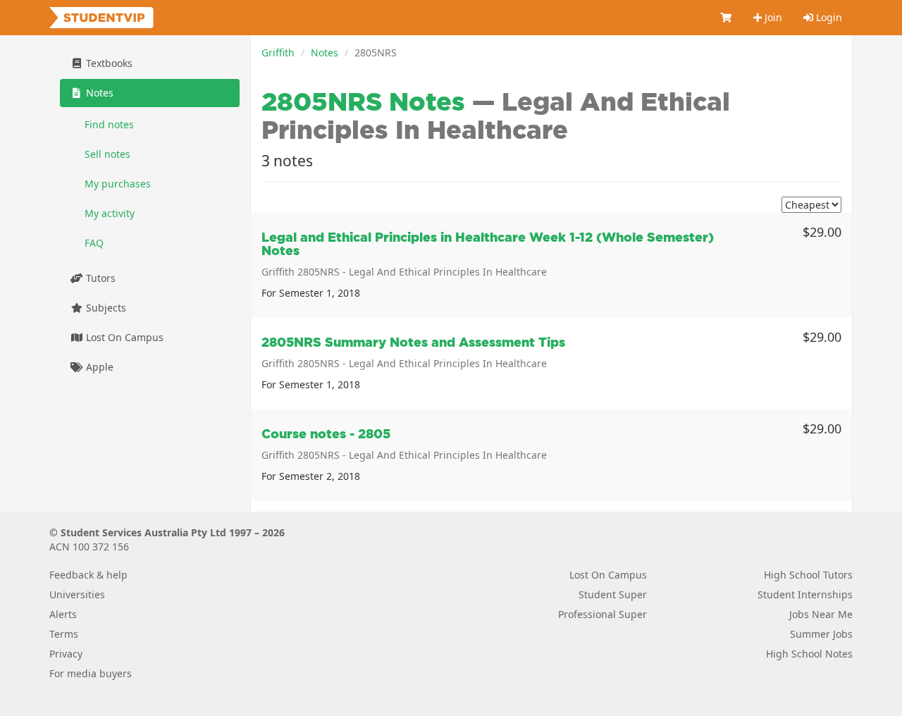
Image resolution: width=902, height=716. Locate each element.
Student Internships (805, 594)
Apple (98, 367)
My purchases (118, 183)
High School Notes (809, 653)
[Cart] (726, 17)
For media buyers (90, 673)
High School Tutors (808, 574)
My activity (110, 213)
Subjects (104, 307)
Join (772, 17)
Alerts (63, 614)
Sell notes (107, 154)
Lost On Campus (123, 337)
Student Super (613, 594)
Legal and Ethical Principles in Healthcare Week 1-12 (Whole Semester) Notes (487, 244)
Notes (324, 52)
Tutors (99, 278)
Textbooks (107, 63)
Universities (77, 594)
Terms (63, 634)
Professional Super (602, 614)
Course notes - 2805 (325, 434)
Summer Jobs (821, 634)
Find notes (109, 124)
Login (827, 17)
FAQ (94, 242)
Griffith (278, 52)
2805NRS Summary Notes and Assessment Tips (413, 342)
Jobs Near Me (821, 614)
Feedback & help (88, 574)
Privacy (65, 653)
